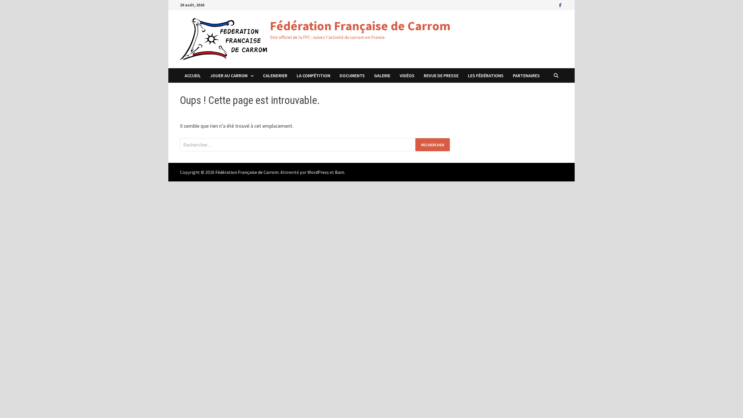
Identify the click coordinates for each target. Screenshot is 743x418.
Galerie (382, 75)
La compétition (313, 75)
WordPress (318, 172)
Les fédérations (486, 75)
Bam (339, 172)
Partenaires (526, 75)
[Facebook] (560, 4)
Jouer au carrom (229, 75)
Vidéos (407, 75)
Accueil (193, 75)
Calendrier (275, 75)
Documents (352, 75)
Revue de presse (441, 75)
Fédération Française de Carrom (360, 26)
